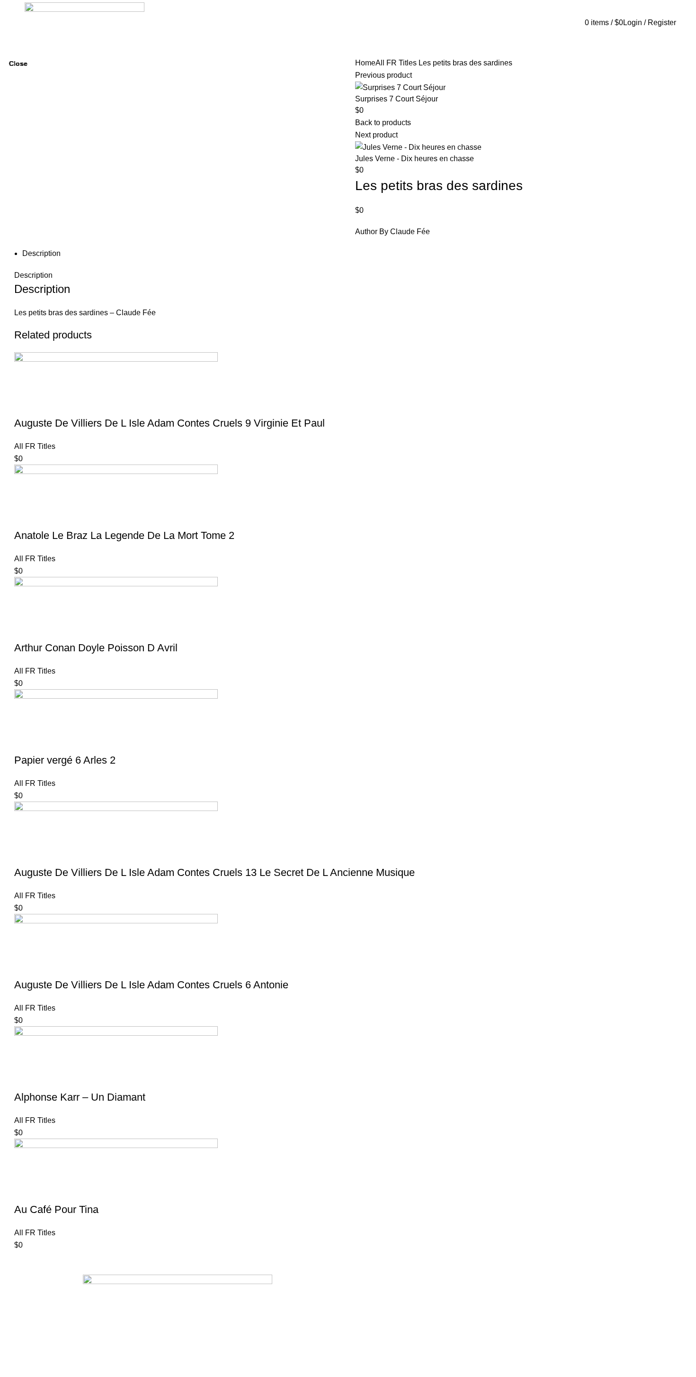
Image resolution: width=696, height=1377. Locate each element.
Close (18, 63)
